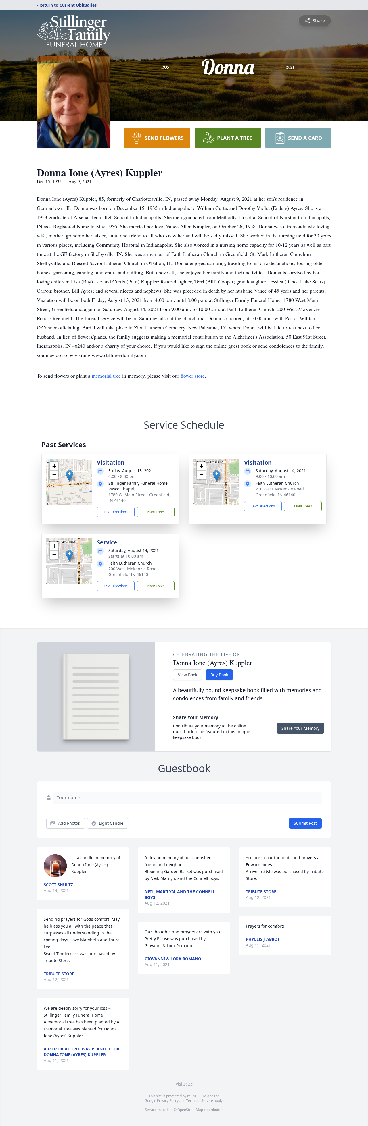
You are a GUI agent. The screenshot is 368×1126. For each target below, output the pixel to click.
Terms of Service (199, 1100)
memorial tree (106, 375)
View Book (187, 674)
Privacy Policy (168, 1100)
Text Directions (116, 511)
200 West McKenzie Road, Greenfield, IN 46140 (280, 491)
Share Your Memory (300, 728)
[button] (69, 476)
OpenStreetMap (190, 1109)
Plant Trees (156, 511)
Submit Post (305, 823)
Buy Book (219, 674)
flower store (193, 375)
